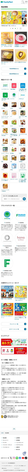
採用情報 (18, 440)
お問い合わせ (4, 468)
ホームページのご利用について (20, 465)
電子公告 (18, 449)
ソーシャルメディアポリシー (7, 465)
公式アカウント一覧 (5, 458)
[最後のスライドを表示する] (10, 28)
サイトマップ (16, 468)
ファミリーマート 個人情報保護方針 (8, 463)
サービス (4, 442)
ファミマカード (6, 447)
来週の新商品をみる (14, 73)
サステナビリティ (19, 444)
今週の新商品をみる (14, 68)
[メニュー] (26, 2)
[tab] (13, 28)
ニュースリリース (19, 442)
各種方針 (18, 447)
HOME (2, 432)
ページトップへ (14, 429)
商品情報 (4, 438)
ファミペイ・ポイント (7, 444)
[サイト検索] (23, 2)
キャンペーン (5, 440)
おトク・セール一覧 (14, 329)
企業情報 (18, 438)
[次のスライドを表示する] (18, 28)
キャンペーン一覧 (14, 324)
